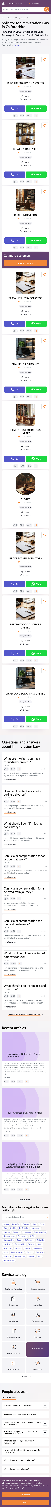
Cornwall (30, 1252)
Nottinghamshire (9, 1236)
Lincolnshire (8, 1248)
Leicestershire (35, 1228)
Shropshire (39, 1252)
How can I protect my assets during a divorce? (22, 792)
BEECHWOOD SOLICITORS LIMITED (25, 626)
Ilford (39, 1256)
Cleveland (31, 1256)
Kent (5, 1228)
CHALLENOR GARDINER (25, 364)
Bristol (6, 1252)
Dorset (40, 1244)
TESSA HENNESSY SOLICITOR (25, 298)
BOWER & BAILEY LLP (25, 148)
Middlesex (26, 1224)
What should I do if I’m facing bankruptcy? (23, 825)
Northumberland (9, 1260)
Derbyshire (40, 1240)
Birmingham (8, 1256)
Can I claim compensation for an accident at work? (24, 857)
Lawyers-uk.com (14, 3)
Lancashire (15, 1224)
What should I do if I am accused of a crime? (25, 987)
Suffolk (32, 1236)
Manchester (7, 1244)
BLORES (25, 499)
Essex (34, 1224)
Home (3, 18)
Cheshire (13, 1228)
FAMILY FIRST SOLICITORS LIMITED (25, 431)
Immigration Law (25, 91)
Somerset (18, 1248)
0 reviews (28, 86)
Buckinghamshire (40, 1232)
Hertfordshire (23, 1228)
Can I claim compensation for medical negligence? (23, 922)
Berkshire (7, 1232)
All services (10, 18)
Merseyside (27, 1232)
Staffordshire (29, 1240)
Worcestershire (20, 1256)
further (16, 45)
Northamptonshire (17, 1252)
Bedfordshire (22, 1236)
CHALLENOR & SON (25, 214)
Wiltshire (31, 1244)
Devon (19, 1240)
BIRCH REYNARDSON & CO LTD (25, 82)
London (6, 1224)
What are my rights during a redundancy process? (22, 760)
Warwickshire (38, 1248)
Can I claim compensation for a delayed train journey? (24, 890)
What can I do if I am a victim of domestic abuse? (24, 955)
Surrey (42, 1224)
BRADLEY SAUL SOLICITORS (25, 558)
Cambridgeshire (9, 1240)
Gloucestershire (20, 1244)
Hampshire (16, 1232)
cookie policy (28, 1485)
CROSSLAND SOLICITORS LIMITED (25, 693)
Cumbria (27, 1248)
